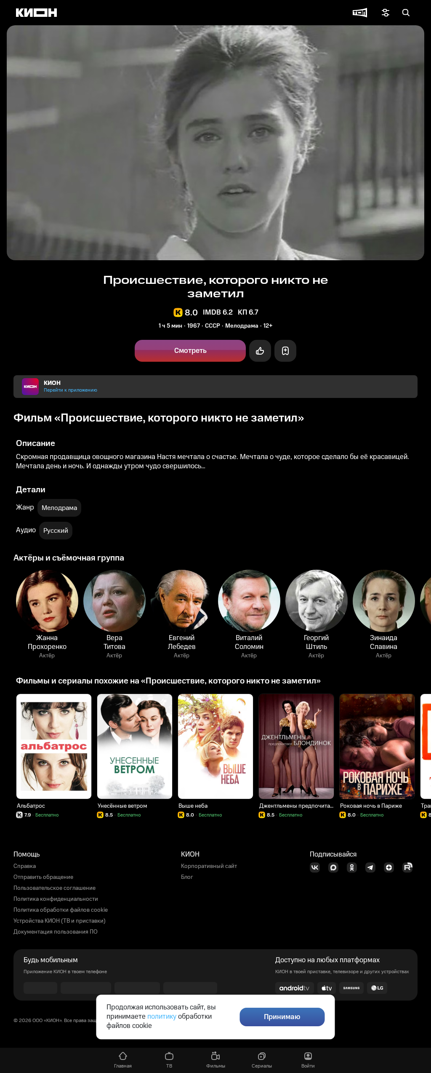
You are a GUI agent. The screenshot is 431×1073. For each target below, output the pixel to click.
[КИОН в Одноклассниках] (354, 867)
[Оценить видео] (260, 351)
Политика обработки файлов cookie (60, 910)
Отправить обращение (43, 877)
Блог (187, 877)
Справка (24, 866)
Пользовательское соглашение (54, 888)
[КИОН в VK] (317, 867)
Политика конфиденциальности (55, 899)
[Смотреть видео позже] (285, 351)
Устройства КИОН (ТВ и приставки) (59, 921)
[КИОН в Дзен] (391, 867)
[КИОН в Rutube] (410, 867)
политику (161, 1017)
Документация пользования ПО (55, 932)
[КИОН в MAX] (335, 867)
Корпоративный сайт (209, 866)
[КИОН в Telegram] (372, 867)
